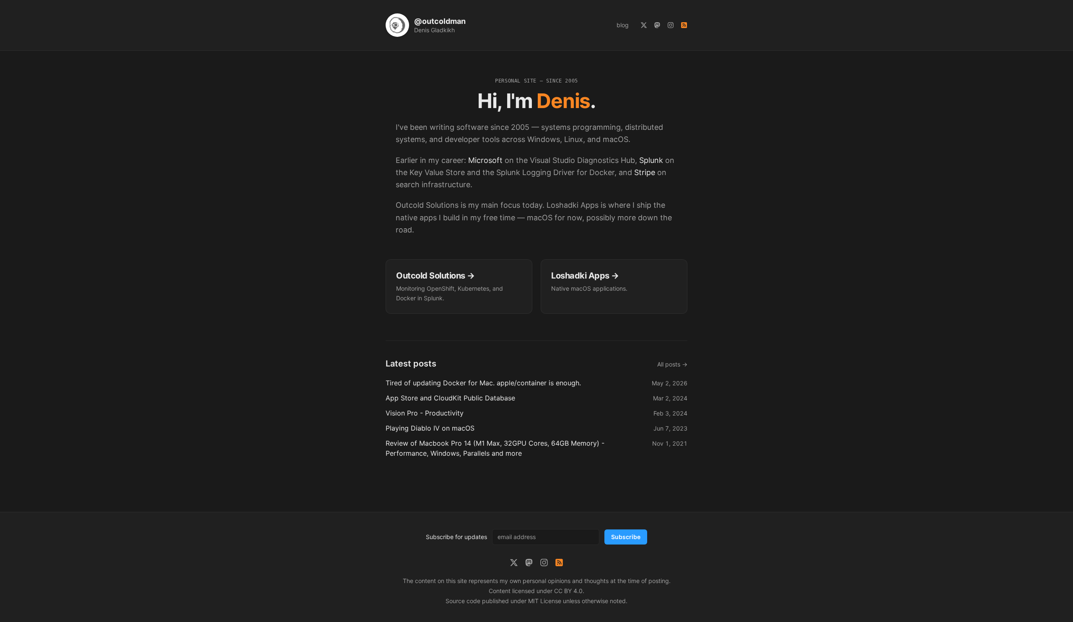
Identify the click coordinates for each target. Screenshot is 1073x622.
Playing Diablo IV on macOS (430, 428)
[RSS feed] (684, 25)
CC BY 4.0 (568, 590)
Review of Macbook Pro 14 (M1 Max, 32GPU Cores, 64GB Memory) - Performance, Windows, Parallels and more (495, 448)
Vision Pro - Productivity (425, 413)
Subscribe (625, 536)
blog (623, 24)
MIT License (544, 600)
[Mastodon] (657, 25)
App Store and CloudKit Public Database (450, 398)
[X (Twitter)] (643, 25)
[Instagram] (670, 25)
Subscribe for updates (456, 536)
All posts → (672, 364)
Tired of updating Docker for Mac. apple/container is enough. (483, 383)
